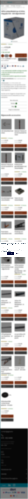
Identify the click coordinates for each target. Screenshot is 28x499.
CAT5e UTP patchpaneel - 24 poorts (6, 302)
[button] (11, 41)
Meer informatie (14, 100)
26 (10, 205)
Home (2, 5)
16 (10, 408)
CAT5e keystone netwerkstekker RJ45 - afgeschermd (7, 267)
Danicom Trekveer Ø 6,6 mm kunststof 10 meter (7, 166)
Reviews (14, 103)
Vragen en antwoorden (14, 109)
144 (10, 375)
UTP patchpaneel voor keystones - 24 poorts (6, 336)
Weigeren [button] (18, 253)
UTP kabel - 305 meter (16, 5)
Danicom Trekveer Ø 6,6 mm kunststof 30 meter (20, 132)
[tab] (14, 101)
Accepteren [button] (10, 253)
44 (23, 205)
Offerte (21, 59)
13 (23, 171)
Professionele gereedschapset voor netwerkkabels (21, 166)
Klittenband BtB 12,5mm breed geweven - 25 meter (6, 403)
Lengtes (7, 5)
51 (10, 138)
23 (23, 239)
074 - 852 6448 (7, 438)
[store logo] (11, 0)
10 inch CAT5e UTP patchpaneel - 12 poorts (20, 336)
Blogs (14, 106)
